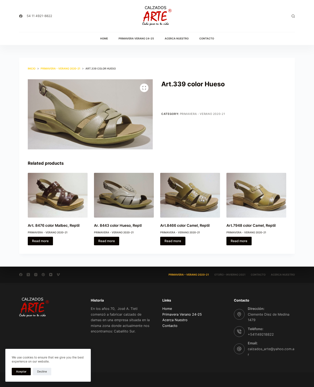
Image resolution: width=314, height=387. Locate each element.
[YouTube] (50, 274)
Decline (42, 371)
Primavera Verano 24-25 (182, 314)
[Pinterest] (43, 274)
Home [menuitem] (104, 38)
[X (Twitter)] (28, 274)
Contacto (170, 325)
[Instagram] (35, 274)
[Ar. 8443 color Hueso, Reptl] (124, 195)
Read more (40, 241)
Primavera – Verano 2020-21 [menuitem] (189, 274)
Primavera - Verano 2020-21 (202, 114)
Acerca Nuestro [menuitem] (177, 38)
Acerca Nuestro (175, 320)
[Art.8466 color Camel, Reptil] (190, 195)
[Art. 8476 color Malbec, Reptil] (58, 195)
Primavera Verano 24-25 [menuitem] (136, 38)
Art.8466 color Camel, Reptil (185, 225)
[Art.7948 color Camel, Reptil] (256, 195)
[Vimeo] (58, 274)
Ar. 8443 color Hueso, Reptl (118, 225)
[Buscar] (293, 16)
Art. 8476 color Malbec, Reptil (53, 225)
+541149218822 (261, 334)
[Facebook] (20, 16)
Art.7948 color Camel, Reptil (251, 225)
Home (167, 308)
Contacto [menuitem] (206, 38)
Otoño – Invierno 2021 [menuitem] (229, 274)
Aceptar (21, 371)
